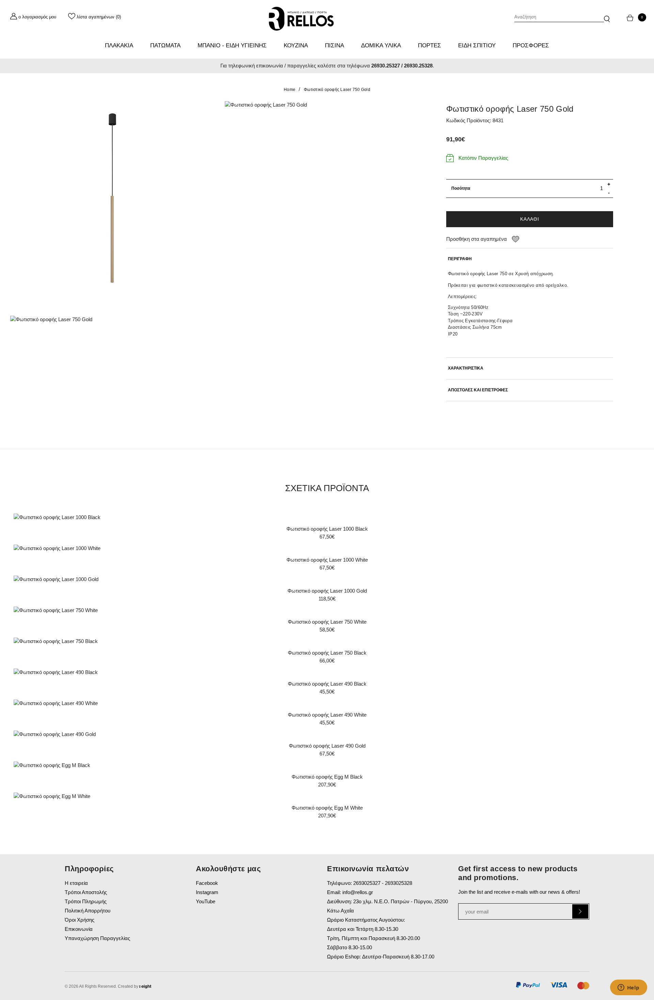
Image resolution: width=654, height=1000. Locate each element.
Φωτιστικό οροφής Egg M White (327, 808)
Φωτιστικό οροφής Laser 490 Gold (327, 746)
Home (289, 89)
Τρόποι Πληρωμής (86, 901)
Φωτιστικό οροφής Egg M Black (327, 777)
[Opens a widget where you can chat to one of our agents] (628, 988)
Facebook (207, 883)
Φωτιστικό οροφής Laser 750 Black (327, 653)
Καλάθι (529, 219)
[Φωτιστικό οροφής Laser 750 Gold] (112, 203)
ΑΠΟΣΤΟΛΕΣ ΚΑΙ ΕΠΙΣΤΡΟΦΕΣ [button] (478, 390)
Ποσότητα (460, 188)
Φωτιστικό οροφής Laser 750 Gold (337, 89)
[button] (607, 15)
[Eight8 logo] (145, 987)
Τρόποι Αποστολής (86, 892)
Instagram (207, 892)
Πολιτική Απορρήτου (87, 910)
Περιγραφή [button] (460, 259)
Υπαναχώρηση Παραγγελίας (97, 938)
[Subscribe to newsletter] (580, 911)
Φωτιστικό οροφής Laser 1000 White (327, 560)
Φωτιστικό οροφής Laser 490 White (327, 715)
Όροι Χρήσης (79, 920)
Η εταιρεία (76, 883)
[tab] (529, 259)
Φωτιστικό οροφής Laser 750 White (327, 622)
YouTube (205, 901)
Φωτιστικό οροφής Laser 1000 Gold (327, 591)
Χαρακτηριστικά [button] (465, 368)
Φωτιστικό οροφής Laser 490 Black (327, 684)
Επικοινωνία (79, 929)
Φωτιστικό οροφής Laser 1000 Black (327, 529)
